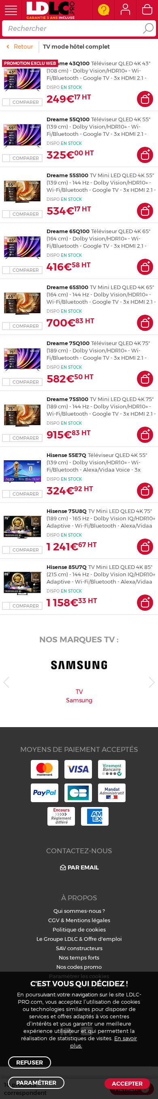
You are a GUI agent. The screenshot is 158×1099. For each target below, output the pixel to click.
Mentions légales (88, 920)
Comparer (26, 102)
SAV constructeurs (79, 948)
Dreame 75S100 (67, 399)
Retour (23, 46)
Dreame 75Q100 (68, 343)
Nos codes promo (79, 967)
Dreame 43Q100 (68, 63)
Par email (83, 867)
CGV (54, 920)
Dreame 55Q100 (68, 119)
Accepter (127, 1083)
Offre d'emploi (103, 939)
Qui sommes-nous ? (79, 911)
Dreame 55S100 (67, 175)
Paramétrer (36, 1082)
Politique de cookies (79, 929)
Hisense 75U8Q (67, 511)
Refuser (29, 1062)
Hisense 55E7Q (66, 455)
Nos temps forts (79, 957)
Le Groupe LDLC (57, 939)
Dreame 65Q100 (68, 231)
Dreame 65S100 (67, 287)
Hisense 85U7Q (67, 567)
